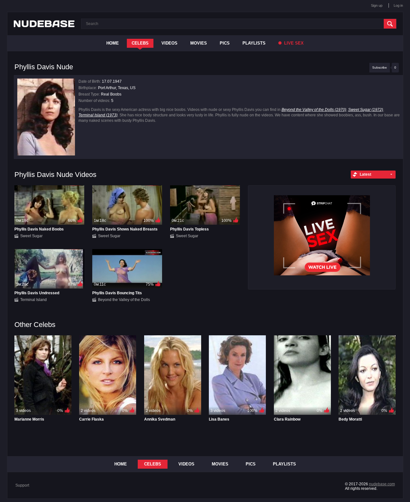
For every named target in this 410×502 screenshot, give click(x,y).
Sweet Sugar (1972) (365, 109)
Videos (169, 43)
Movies (198, 43)
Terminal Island (33, 299)
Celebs (140, 43)
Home (112, 43)
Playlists (254, 43)
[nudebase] (44, 24)
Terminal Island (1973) (98, 115)
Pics (225, 43)
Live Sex (293, 43)
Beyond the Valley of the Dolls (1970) (314, 109)
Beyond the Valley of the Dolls (124, 299)
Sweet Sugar (31, 236)
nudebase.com (382, 484)
